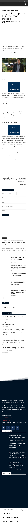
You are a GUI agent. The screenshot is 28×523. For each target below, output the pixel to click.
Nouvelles (4, 10)
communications (5, 244)
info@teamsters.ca (7, 417)
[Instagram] (8, 428)
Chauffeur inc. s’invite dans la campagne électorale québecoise (18, 259)
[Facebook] (8, 26)
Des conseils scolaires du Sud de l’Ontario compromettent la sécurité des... (18, 267)
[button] (2, 4)
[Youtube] (17, 428)
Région (12, 10)
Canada (16, 10)
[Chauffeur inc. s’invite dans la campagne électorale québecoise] (5, 259)
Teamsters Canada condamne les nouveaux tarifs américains (13, 242)
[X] (11, 26)
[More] (18, 26)
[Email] (15, 26)
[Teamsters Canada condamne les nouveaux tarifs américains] (14, 230)
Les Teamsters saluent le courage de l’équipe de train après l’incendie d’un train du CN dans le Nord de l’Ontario (13, 349)
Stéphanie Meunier (7, 21)
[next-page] (5, 298)
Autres (8, 10)
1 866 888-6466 (6, 421)
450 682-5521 (5, 419)
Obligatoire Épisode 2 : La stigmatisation (8, 178)
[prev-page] (3, 298)
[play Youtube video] (14, 65)
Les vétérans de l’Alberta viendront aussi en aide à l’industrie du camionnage (21, 181)
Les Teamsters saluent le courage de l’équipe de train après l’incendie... (18, 282)
